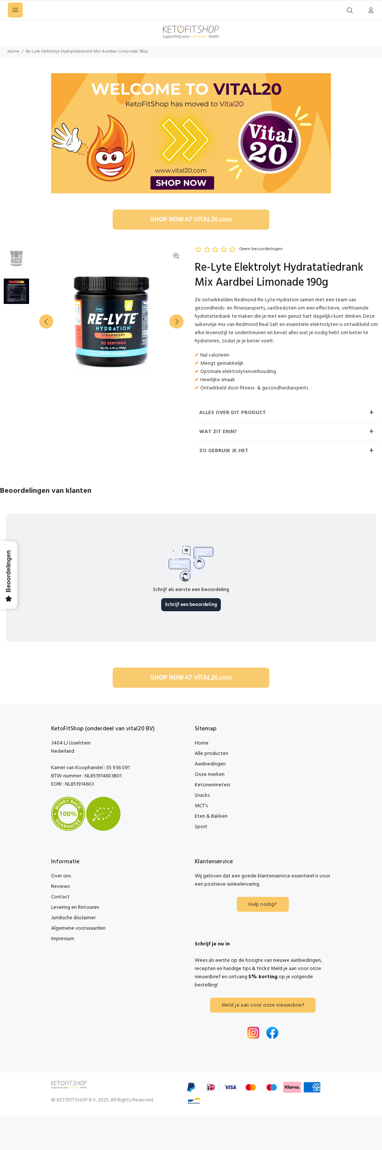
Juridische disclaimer (73, 918)
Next (176, 321)
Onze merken (210, 774)
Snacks (202, 795)
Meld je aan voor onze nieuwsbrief (263, 1005)
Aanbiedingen (210, 764)
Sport (201, 827)
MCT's (201, 806)
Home (13, 51)
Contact (60, 897)
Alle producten (211, 753)
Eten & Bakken (211, 816)
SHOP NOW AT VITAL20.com (191, 219)
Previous (46, 321)
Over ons (61, 876)
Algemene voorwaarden (78, 928)
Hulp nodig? (262, 904)
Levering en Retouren (75, 907)
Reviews (60, 886)
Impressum (62, 939)
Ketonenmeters (212, 785)
